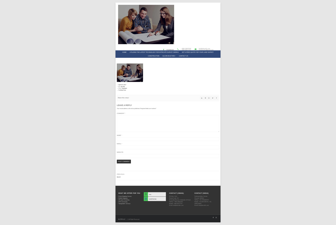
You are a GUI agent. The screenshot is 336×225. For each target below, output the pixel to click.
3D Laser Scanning (123, 200)
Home (124, 52)
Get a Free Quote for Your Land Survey (198, 52)
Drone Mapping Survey (125, 196)
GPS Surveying (122, 201)
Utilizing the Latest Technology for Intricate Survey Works (154, 52)
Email (119, 143)
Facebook (170, 49)
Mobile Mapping (122, 198)
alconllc (123, 86)
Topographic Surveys (124, 203)
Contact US (183, 56)
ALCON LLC (121, 219)
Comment (121, 113)
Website (120, 152)
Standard (124, 88)
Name (119, 135)
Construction (153, 56)
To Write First (122, 90)
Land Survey (153, 199)
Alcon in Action (168, 56)
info (150, 194)
